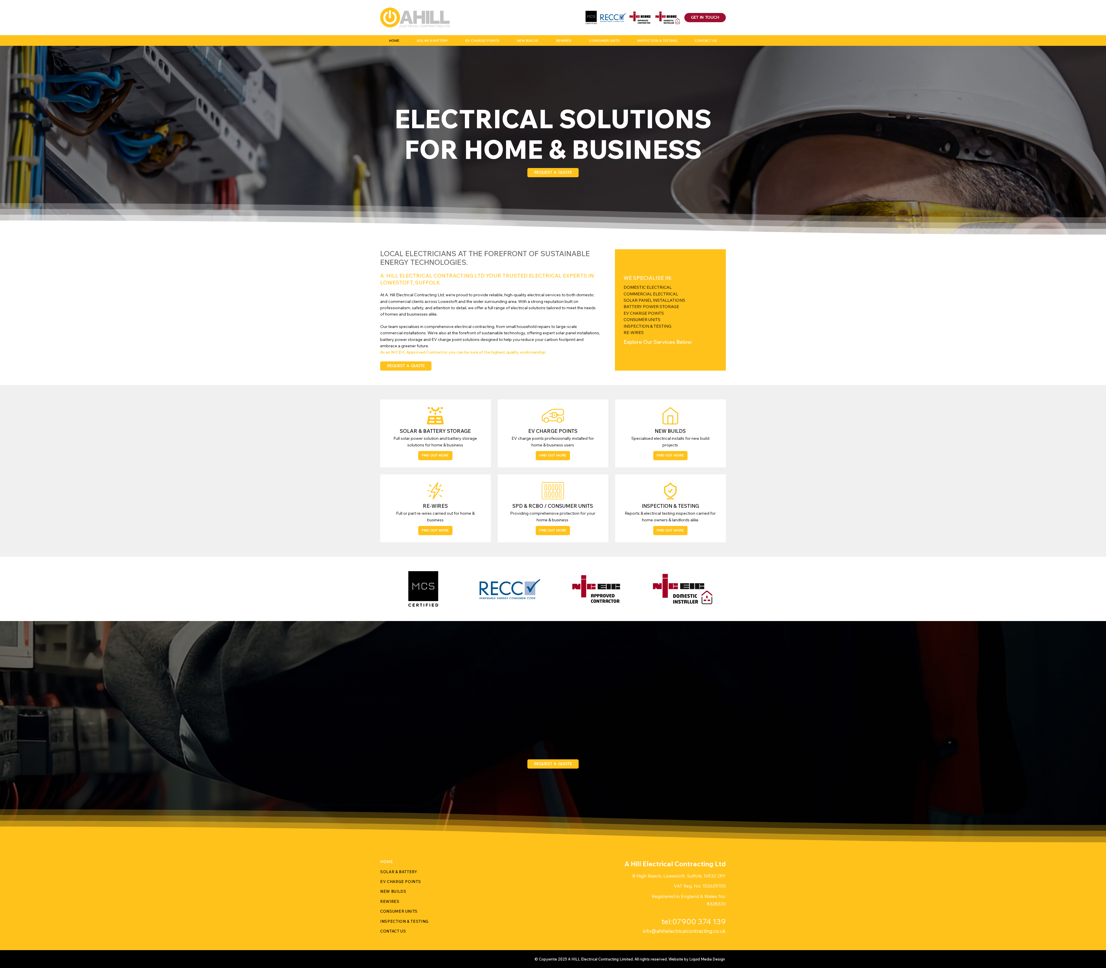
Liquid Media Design (707, 959)
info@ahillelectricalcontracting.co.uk (684, 931)
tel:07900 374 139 (694, 921)
